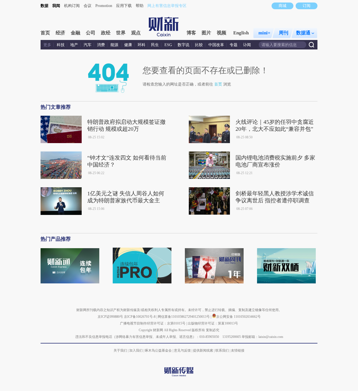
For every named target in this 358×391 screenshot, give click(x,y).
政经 (105, 32)
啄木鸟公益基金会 (159, 350)
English (241, 32)
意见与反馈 (182, 350)
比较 (199, 45)
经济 (60, 32)
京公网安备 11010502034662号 (238, 317)
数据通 (303, 32)
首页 (45, 32)
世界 (121, 32)
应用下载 (124, 6)
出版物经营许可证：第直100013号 (213, 323)
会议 (87, 6)
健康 (128, 45)
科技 (61, 45)
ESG (168, 45)
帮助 (139, 6)
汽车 (87, 45)
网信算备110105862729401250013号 (184, 317)
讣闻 (247, 45)
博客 (191, 32)
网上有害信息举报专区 (167, 6)
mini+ (264, 32)
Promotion (103, 6)
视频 (221, 32)
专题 (233, 45)
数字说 (183, 45)
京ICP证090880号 (110, 317)
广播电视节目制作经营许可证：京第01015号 (152, 323)
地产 (74, 45)
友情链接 (237, 350)
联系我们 (222, 350)
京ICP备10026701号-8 (140, 317)
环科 (141, 45)
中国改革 (216, 45)
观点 (136, 32)
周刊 (283, 32)
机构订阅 (72, 6)
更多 (47, 45)
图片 (206, 32)
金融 (75, 32)
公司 (90, 32)
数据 (44, 6)
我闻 (56, 6)
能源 (114, 45)
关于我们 (120, 350)
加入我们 (136, 350)
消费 (101, 45)
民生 (155, 45)
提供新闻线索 (203, 350)
